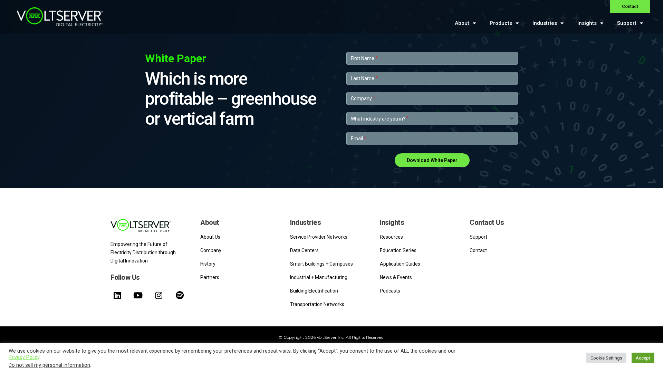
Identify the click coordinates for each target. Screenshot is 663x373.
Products (501, 23)
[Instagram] (158, 295)
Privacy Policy (24, 357)
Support (626, 23)
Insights (587, 23)
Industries (544, 23)
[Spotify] (179, 295)
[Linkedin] (117, 295)
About (462, 23)
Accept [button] (643, 358)
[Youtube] (137, 295)
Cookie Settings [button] (606, 358)
